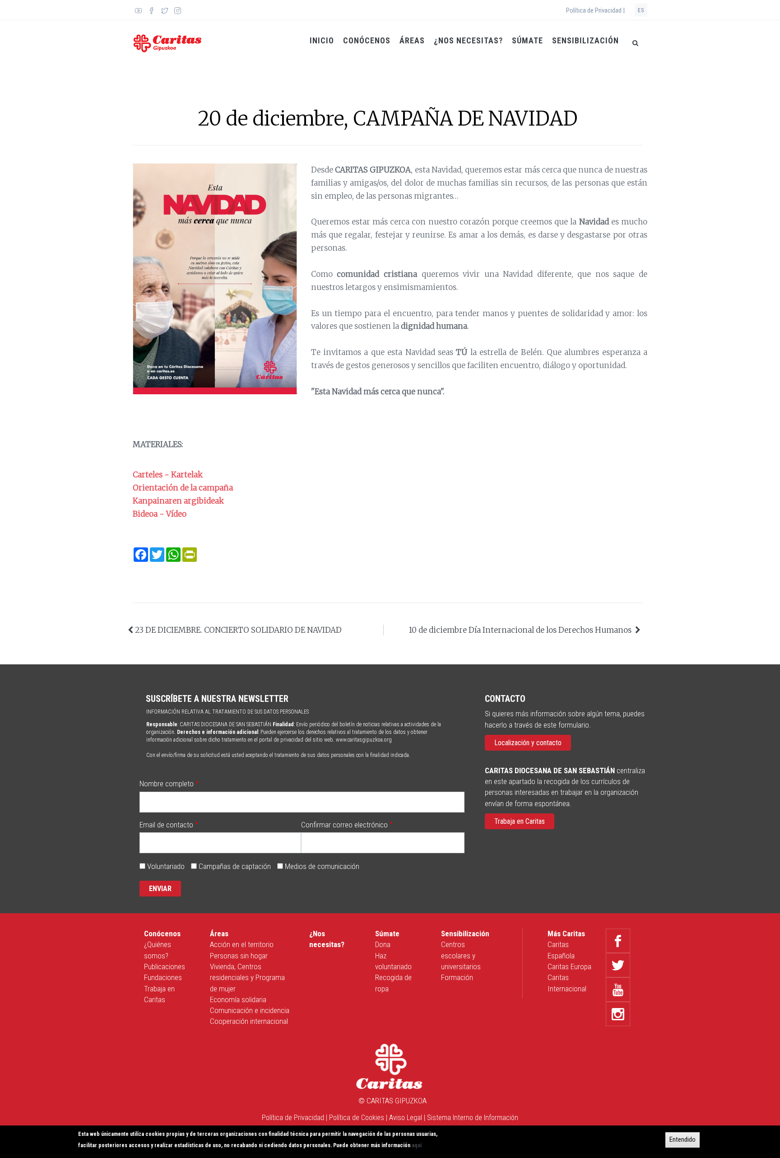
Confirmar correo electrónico (344, 824)
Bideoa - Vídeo (159, 514)
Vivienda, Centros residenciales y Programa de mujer (247, 977)
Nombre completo (166, 783)
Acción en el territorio (242, 944)
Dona (382, 944)
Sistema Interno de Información (472, 1117)
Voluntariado (166, 866)
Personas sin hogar (239, 955)
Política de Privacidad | (595, 10)
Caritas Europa (569, 966)
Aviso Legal (405, 1117)
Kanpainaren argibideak (178, 501)
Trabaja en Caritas (519, 821)
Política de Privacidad (293, 1117)
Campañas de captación (235, 866)
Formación (457, 977)
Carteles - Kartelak (168, 475)
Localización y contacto (528, 742)
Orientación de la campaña (183, 488)
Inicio (322, 40)
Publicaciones (164, 966)
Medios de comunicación (322, 866)
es (641, 10)
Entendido (682, 1139)
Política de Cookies (356, 1117)
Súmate (527, 40)
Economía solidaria (238, 999)
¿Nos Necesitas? (468, 40)
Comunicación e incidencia (249, 1010)
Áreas (412, 40)
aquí (417, 1145)
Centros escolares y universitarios (461, 955)
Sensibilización (585, 40)
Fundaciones (163, 977)
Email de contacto (166, 824)
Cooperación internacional (249, 1021)
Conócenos (366, 40)
